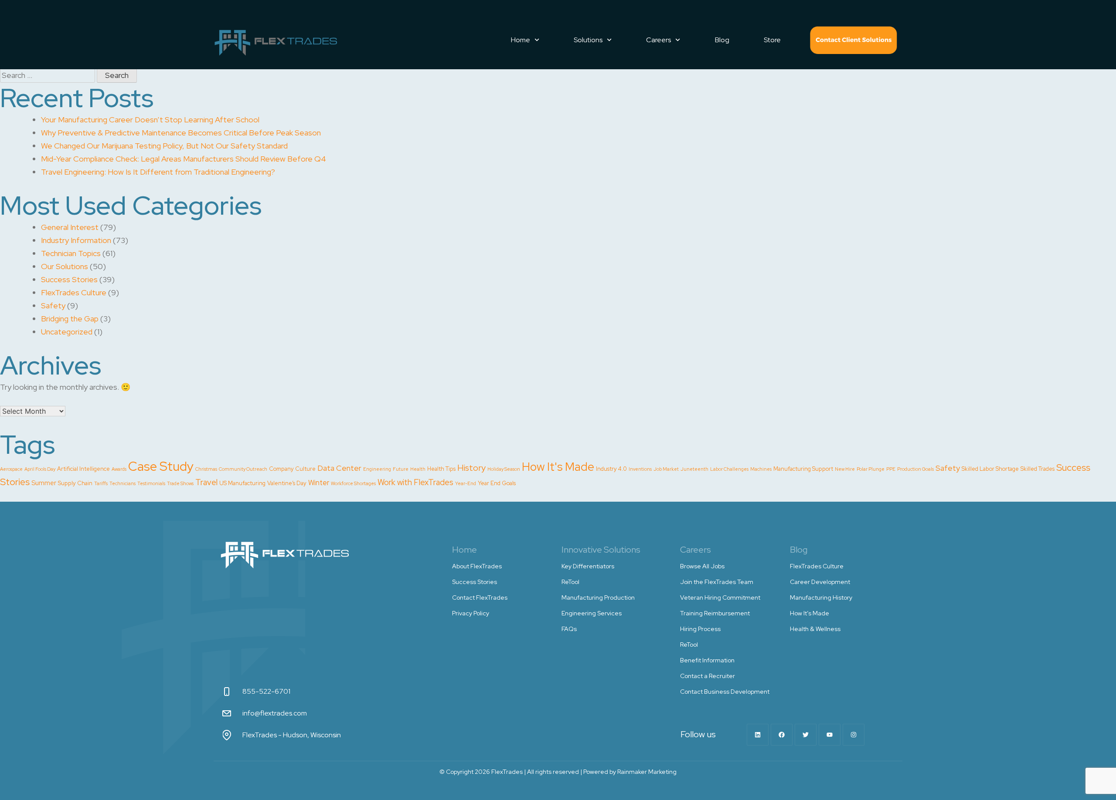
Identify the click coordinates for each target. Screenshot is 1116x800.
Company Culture (292, 469)
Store (772, 39)
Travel (206, 482)
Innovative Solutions (600, 549)
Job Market (666, 469)
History (471, 467)
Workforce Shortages (353, 483)
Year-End (465, 483)
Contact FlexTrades (853, 40)
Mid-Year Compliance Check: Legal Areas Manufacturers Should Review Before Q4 (183, 159)
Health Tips (441, 469)
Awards (119, 469)
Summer (43, 483)
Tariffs (101, 483)
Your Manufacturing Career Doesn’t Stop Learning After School (150, 120)
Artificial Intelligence (83, 469)
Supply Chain (75, 483)
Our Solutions (64, 266)
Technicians (122, 483)
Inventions (640, 469)
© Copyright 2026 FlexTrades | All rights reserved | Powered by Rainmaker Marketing (558, 772)
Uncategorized (66, 332)
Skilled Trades (1038, 469)
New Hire (845, 469)
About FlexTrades (477, 566)
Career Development (820, 582)
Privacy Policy (470, 613)
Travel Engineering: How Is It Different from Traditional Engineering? (158, 172)
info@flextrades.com (274, 713)
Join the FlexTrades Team (716, 582)
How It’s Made (809, 613)
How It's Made (558, 466)
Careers (658, 39)
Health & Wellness (815, 629)
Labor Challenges (729, 469)
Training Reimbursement (715, 613)
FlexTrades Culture (73, 292)
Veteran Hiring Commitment (720, 597)
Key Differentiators (587, 566)
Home (520, 39)
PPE (890, 469)
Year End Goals (497, 483)
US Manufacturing (242, 483)
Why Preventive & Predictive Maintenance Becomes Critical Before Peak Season (181, 133)
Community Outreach (243, 469)
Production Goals (915, 469)
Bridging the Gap (70, 319)
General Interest (70, 227)
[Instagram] (853, 735)
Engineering (377, 469)
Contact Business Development (724, 691)
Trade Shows (180, 483)
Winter (318, 482)
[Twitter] (806, 735)
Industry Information (76, 240)
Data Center (339, 468)
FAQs (569, 629)
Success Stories (69, 279)
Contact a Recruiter (707, 676)
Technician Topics (71, 253)
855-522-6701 (266, 691)
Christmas (206, 469)
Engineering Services (591, 613)
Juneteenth (694, 469)
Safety (53, 305)
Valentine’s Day (286, 483)
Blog (722, 39)
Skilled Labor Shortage (990, 469)
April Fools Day (39, 469)
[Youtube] (829, 735)
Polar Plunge (871, 469)
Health (417, 469)
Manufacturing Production (598, 597)
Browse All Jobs (702, 566)
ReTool (570, 582)
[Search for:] (48, 75)
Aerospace (11, 469)
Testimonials (151, 483)
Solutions (588, 39)
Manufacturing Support (803, 469)
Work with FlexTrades (415, 482)
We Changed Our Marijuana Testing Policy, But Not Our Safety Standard (164, 146)
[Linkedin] (758, 735)
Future (400, 469)
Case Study (161, 466)
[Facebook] (782, 735)
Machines (761, 469)
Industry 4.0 (611, 469)
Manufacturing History (821, 597)
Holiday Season (503, 469)
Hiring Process (700, 629)
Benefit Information (707, 660)
